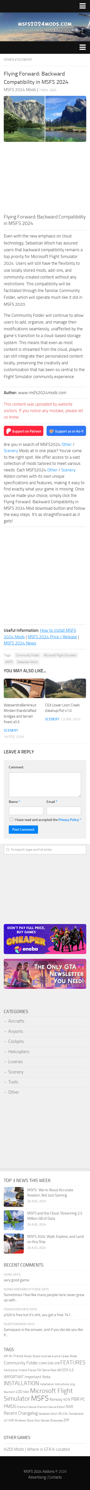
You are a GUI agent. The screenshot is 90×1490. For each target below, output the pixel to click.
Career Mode (69, 1356)
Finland (23, 1370)
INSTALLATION (21, 1383)
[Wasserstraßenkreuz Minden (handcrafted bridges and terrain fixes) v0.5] (24, 688)
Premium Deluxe (26, 1407)
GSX (65, 1369)
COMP (43, 1363)
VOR (11, 1420)
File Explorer (11, 1370)
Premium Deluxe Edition (51, 1407)
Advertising (37, 1477)
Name (14, 802)
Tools (13, 1082)
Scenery (24, 60)
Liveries (15, 1061)
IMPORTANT (14, 1377)
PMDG (10, 1406)
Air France (16, 1356)
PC (82, 1399)
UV (6, 1420)
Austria (56, 1356)
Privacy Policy (68, 820)
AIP (6, 1356)
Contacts (55, 1477)
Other (9, 60)
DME (51, 1363)
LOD (19, 1391)
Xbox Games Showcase (48, 1420)
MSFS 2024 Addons (39, 1471)
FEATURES (73, 1362)
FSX (39, 1370)
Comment (16, 767)
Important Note (37, 1376)
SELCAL (63, 1413)
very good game (16, 1280)
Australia (46, 1356)
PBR (75, 1399)
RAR (69, 1406)
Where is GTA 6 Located (48, 1449)
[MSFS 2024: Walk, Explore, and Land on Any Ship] (14, 1244)
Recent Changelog (21, 1413)
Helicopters (18, 1051)
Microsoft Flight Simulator (60, 655)
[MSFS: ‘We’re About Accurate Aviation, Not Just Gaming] (14, 1197)
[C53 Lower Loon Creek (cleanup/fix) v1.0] (65, 688)
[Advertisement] (45, 179)
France (32, 1370)
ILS (71, 1370)
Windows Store (23, 1420)
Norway (56, 1399)
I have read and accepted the (48, 820)
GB (59, 1370)
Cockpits (16, 1041)
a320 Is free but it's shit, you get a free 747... (38, 1315)
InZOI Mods (14, 1449)
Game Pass (49, 1370)
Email (51, 802)
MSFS (9, 662)
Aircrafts (16, 1021)
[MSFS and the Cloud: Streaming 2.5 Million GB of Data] (14, 1220)
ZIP (66, 1420)
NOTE (66, 1399)
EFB (57, 1363)
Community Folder (27, 655)
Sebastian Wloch (27, 662)
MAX (26, 1392)
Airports (15, 1031)
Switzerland (76, 1413)
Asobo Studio (32, 1356)
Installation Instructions (54, 1384)
